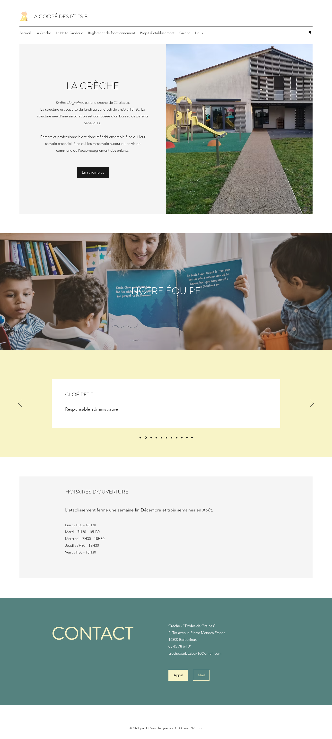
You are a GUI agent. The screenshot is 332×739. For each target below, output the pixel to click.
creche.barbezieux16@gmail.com (194, 653)
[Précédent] (20, 403)
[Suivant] (312, 403)
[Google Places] (310, 32)
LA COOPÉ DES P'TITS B (59, 16)
